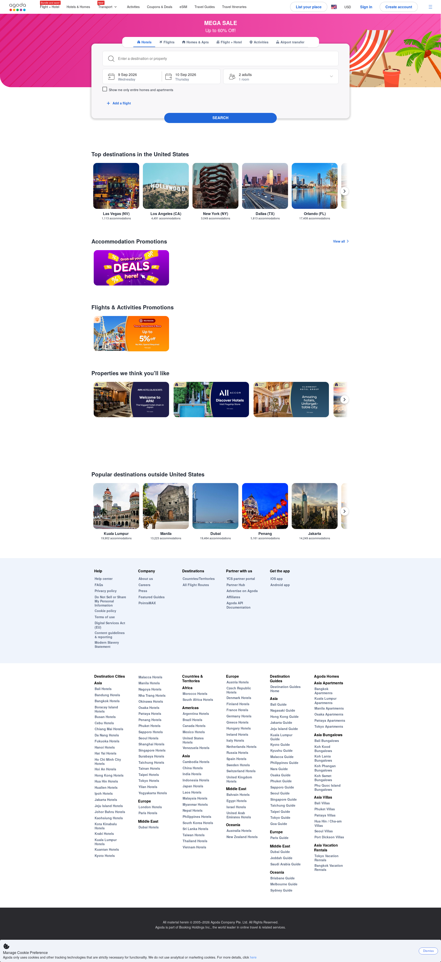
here (253, 957)
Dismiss (428, 950)
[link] (131, 267)
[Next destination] (344, 191)
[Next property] (344, 399)
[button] (108, 7)
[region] (220, 193)
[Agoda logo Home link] (17, 7)
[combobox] (226, 58)
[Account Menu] (430, 7)
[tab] (144, 42)
